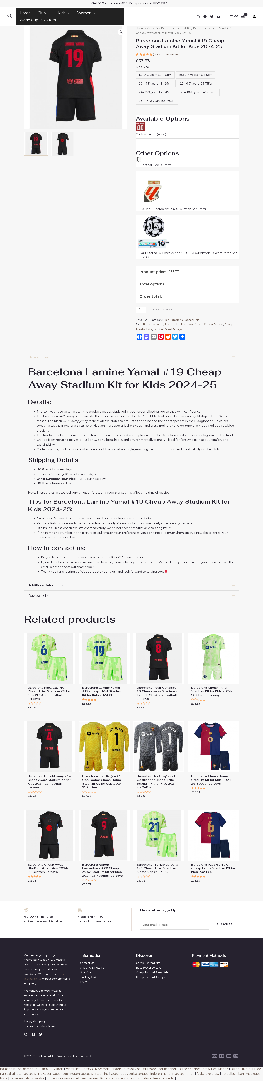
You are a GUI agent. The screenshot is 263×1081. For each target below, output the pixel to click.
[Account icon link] (254, 16)
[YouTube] (218, 16)
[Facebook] (205, 16)
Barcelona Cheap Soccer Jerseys (202, 324)
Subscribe (224, 924)
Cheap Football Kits (148, 963)
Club (42, 13)
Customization (151, 134)
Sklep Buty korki (51, 1069)
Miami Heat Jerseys (79, 1069)
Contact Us (87, 963)
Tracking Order (89, 977)
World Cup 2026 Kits (38, 20)
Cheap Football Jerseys (150, 977)
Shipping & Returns (92, 967)
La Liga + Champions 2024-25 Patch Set (173, 209)
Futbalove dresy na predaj (155, 1078)
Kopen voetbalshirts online (89, 1073)
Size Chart (86, 972)
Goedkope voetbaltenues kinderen (136, 1073)
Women (84, 13)
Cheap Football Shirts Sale (152, 972)
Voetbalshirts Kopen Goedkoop (45, 1073)
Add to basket (164, 309)
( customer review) (167, 54)
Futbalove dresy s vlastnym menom (72, 1078)
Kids (61, 13)
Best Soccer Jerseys (148, 967)
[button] (121, 32)
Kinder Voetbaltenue (179, 1073)
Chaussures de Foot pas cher (155, 1069)
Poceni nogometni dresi (117, 1078)
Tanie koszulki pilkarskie (27, 1078)
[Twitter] (211, 16)
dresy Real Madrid (215, 1069)
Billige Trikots (240, 1069)
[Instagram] (198, 16)
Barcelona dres (189, 1069)
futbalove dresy (208, 1073)
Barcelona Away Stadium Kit (161, 324)
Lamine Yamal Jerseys (168, 329)
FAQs (83, 982)
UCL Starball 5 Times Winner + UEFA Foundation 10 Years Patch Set (189, 254)
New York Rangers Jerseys (114, 1069)
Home (25, 13)
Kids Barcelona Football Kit (173, 28)
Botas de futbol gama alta (18, 1069)
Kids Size (142, 67)
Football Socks (156, 165)
